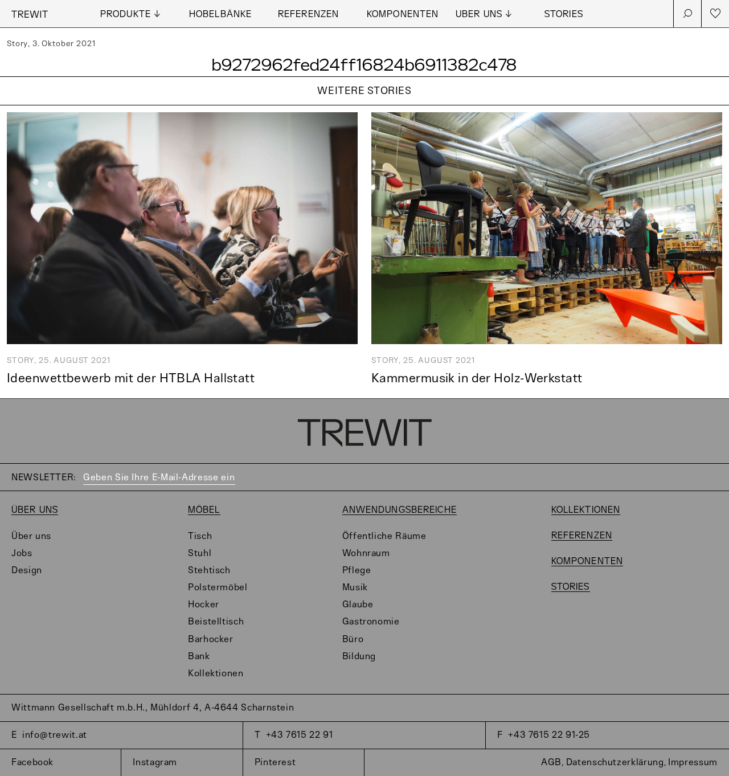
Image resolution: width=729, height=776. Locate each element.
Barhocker (211, 639)
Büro (353, 639)
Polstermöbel (218, 588)
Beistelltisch (216, 622)
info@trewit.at (54, 735)
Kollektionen (216, 674)
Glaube (358, 605)
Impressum (693, 762)
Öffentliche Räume (384, 536)
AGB (551, 762)
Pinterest (275, 762)
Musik (355, 588)
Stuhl (199, 553)
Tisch (200, 536)
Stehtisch (209, 570)
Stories (563, 14)
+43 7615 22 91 (299, 735)
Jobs (21, 553)
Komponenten (403, 14)
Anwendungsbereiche (399, 510)
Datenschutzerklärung (615, 762)
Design (26, 570)
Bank (199, 656)
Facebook (32, 762)
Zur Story (364, 106)
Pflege (356, 570)
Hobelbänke (220, 14)
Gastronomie (371, 622)
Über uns (34, 510)
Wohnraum (366, 553)
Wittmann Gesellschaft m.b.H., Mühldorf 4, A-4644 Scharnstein (152, 708)
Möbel (204, 510)
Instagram (155, 762)
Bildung (359, 656)
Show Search (687, 13)
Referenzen (308, 14)
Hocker (203, 605)
